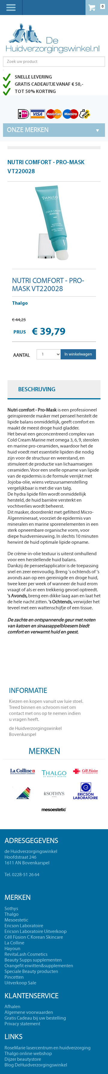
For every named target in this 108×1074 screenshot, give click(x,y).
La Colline (14, 943)
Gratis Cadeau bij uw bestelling (35, 1018)
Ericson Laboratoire (23, 925)
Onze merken (28, 130)
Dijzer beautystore (22, 1059)
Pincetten (14, 977)
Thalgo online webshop (28, 1053)
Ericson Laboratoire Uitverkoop (35, 931)
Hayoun (12, 948)
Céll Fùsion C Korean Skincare (33, 937)
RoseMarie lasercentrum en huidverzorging (47, 1048)
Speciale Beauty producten (31, 971)
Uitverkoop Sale (20, 983)
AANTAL (21, 355)
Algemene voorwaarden (28, 1012)
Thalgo (20, 303)
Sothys (11, 908)
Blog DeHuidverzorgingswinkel (35, 1065)
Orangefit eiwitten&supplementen (38, 965)
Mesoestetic (16, 920)
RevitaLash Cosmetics (25, 954)
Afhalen (12, 1006)
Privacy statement (22, 1023)
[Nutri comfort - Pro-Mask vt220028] (54, 223)
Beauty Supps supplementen (33, 960)
